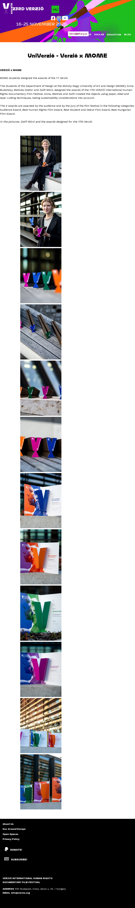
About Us (8, 824)
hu (55, 9)
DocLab (99, 34)
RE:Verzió (84, 34)
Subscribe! (18, 859)
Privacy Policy (11, 839)
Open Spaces (10, 834)
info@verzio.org (20, 892)
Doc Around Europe (14, 829)
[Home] (8, 8)
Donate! (16, 849)
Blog (127, 34)
